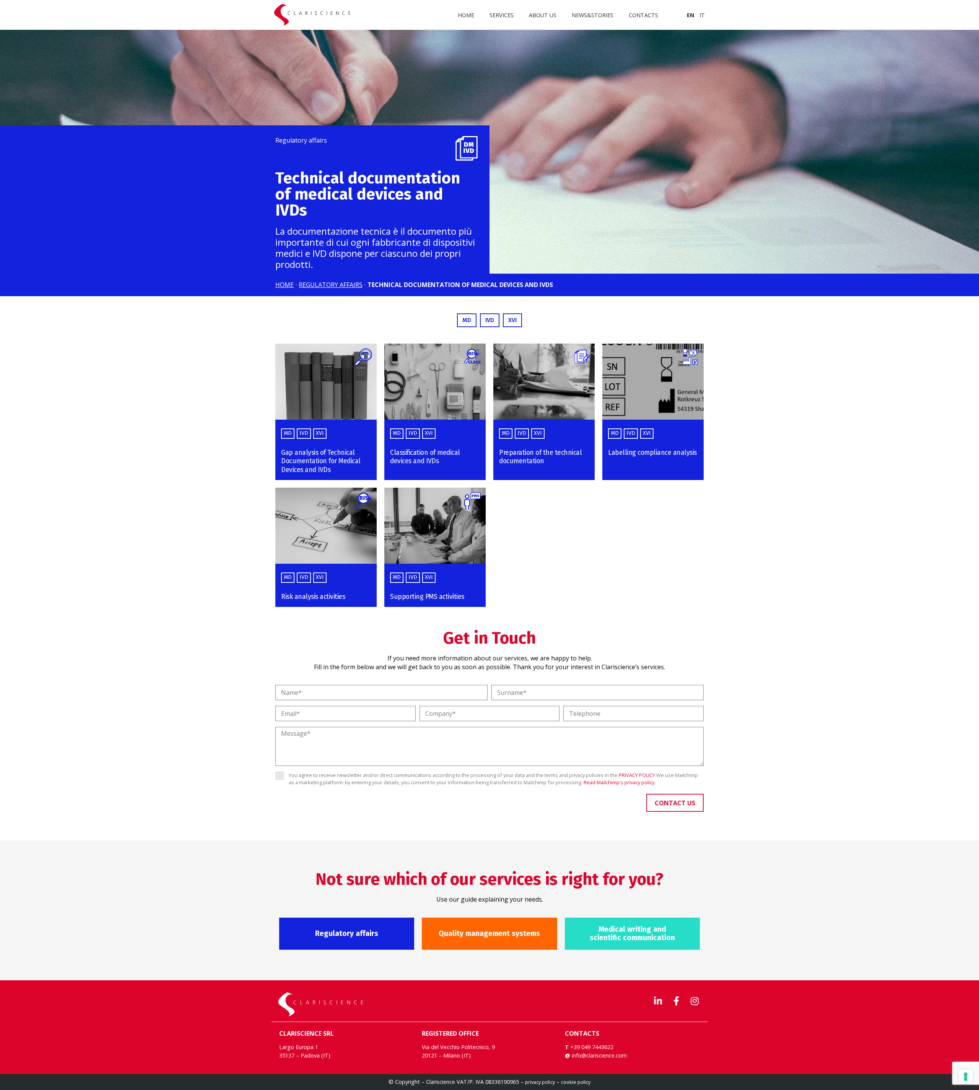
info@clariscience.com (599, 1055)
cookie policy (575, 1082)
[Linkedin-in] (658, 1001)
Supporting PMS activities (427, 597)
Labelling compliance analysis (652, 453)
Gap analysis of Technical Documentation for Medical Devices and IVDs (321, 461)
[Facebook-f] (676, 1001)
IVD (303, 433)
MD (288, 433)
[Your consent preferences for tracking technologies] (965, 1076)
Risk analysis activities (313, 597)
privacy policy (540, 1082)
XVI (320, 433)
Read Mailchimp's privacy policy (619, 782)
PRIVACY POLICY (637, 775)
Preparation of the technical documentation (540, 457)
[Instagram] (694, 1001)
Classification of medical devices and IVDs (425, 457)
